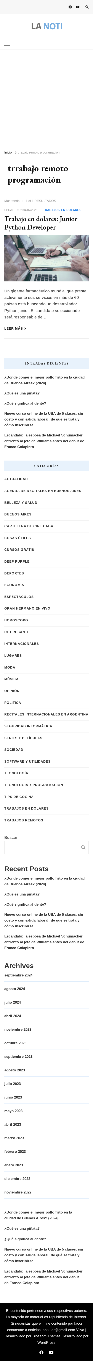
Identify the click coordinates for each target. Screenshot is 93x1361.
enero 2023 (13, 1165)
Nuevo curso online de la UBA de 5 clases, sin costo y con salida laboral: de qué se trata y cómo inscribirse (43, 419)
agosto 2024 (14, 989)
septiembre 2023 (18, 1057)
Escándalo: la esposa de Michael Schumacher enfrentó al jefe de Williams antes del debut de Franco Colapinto (44, 441)
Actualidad (16, 479)
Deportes (14, 573)
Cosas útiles (17, 538)
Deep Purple (17, 561)
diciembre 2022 (17, 1179)
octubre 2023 (15, 1043)
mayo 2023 (13, 1111)
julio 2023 (12, 1084)
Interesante (17, 632)
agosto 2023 (14, 1070)
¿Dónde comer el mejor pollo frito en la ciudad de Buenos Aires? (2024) (44, 380)
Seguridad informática (28, 726)
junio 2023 (13, 1097)
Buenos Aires (18, 514)
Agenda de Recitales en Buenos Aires (42, 491)
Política (12, 703)
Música (11, 679)
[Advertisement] (46, 98)
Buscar (11, 837)
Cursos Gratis (19, 549)
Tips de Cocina (19, 797)
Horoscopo (16, 620)
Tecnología (16, 773)
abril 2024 (12, 1016)
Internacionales (21, 644)
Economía (14, 585)
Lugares (13, 655)
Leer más (13, 328)
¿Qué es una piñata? (22, 393)
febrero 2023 (15, 1152)
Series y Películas (23, 738)
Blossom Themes (46, 1336)
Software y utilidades (27, 761)
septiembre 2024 (18, 975)
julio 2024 (12, 1002)
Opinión (12, 691)
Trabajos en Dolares (62, 210)
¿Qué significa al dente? (25, 403)
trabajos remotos (23, 820)
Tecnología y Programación (33, 785)
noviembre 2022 (17, 1192)
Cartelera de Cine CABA (28, 526)
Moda (9, 667)
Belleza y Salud (20, 502)
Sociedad (13, 749)
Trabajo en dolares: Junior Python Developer (40, 223)
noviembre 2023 (17, 1029)
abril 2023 (12, 1124)
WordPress (46, 1343)
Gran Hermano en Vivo (27, 608)
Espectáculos (19, 597)
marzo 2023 (14, 1138)
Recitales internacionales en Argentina (46, 714)
